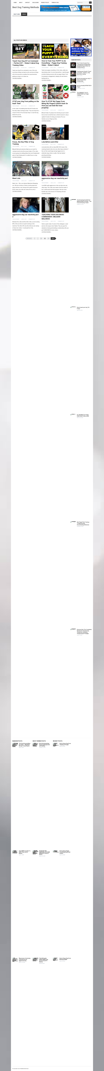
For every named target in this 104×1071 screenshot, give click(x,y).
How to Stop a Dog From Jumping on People (65, 744)
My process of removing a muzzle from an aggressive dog (24, 959)
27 (48, 238)
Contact (27, 2)
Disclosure (35, 2)
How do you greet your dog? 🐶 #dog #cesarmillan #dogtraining (84, 80)
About (20, 2)
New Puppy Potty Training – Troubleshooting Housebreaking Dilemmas (83, 523)
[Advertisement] (52, 27)
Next (53, 238)
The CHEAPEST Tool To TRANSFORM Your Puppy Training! (83, 94)
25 (41, 238)
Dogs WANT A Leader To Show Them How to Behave (24, 852)
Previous (29, 238)
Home (15, 2)
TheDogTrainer (15, 67)
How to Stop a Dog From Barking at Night (65, 959)
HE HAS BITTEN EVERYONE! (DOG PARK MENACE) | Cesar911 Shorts (44, 852)
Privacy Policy (45, 2)
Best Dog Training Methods (25, 7)
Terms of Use (55, 2)
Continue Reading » (17, 78)
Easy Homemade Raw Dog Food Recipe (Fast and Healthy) (44, 744)
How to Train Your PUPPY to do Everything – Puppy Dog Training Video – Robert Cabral (54, 63)
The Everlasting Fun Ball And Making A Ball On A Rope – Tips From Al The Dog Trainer (84, 201)
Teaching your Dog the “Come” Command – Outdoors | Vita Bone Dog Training (84, 73)
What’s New (17, 14)
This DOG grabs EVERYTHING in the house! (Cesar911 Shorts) (43, 960)
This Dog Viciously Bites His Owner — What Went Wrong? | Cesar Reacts (24, 744)
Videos (24, 14)
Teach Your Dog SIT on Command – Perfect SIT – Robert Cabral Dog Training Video (25, 63)
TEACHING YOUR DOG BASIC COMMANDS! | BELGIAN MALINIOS (53, 217)
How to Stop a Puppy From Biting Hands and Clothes (64, 852)
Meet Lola (16, 178)
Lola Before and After (50, 142)
